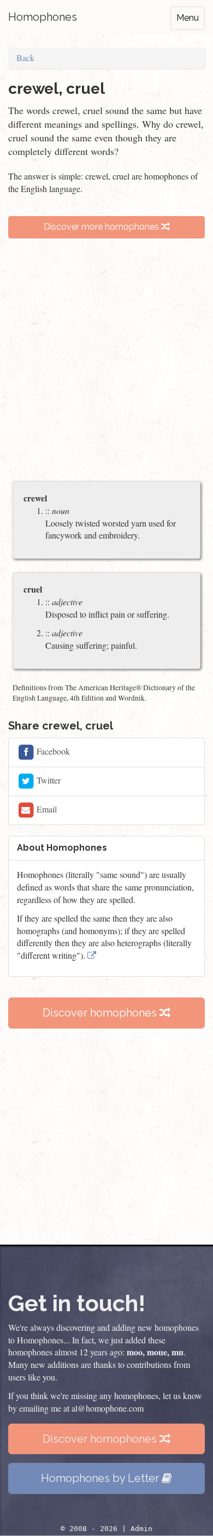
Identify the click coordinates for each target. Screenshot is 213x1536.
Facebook (52, 751)
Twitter (47, 780)
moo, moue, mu (155, 1352)
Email (45, 809)
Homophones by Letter (101, 1478)
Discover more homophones (102, 227)
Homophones (42, 16)
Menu (187, 18)
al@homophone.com (108, 1408)
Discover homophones (101, 1012)
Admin (141, 1529)
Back (25, 57)
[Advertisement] (106, 365)
